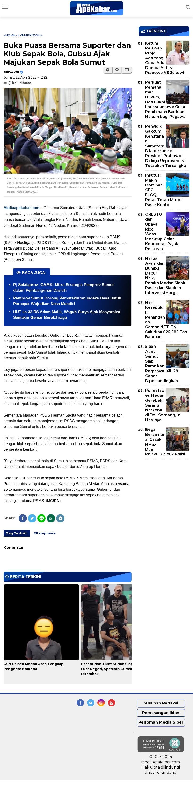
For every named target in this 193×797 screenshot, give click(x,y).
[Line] (41, 518)
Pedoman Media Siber (160, 722)
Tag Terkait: (17, 533)
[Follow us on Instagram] (101, 703)
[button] (127, 70)
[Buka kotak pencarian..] (188, 7)
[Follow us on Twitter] (91, 703)
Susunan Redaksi (161, 703)
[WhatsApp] (51, 518)
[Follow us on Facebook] (80, 703)
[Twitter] (32, 518)
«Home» (10, 35)
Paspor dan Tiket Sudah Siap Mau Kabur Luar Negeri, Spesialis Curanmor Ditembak (117, 669)
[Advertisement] (166, 490)
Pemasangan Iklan (160, 713)
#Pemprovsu (44, 533)
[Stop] (117, 70)
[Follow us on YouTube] (111, 703)
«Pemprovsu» (30, 35)
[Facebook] (23, 518)
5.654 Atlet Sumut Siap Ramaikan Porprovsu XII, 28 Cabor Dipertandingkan (161, 363)
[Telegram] (60, 518)
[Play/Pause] (107, 70)
